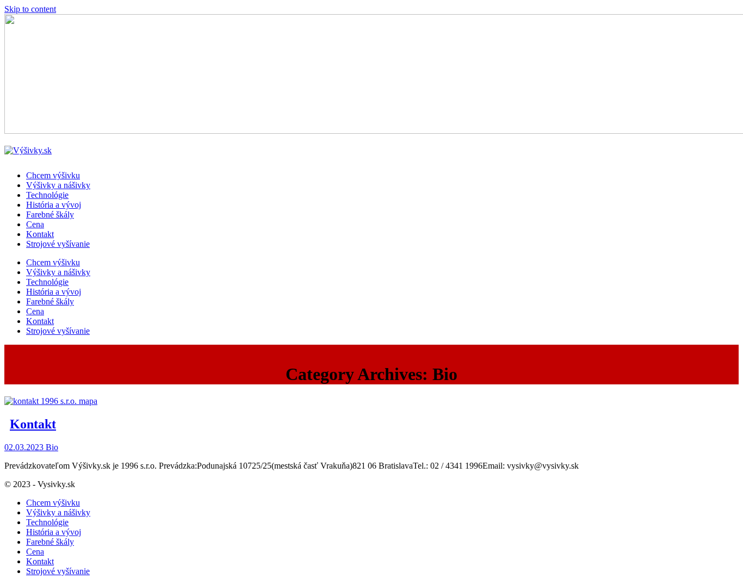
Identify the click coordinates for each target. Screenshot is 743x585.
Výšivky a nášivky (58, 512)
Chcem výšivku (53, 502)
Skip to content (30, 9)
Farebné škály (50, 541)
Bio (52, 447)
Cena (35, 551)
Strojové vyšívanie (58, 571)
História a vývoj (53, 532)
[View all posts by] (45, 447)
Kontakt (33, 424)
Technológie (47, 522)
